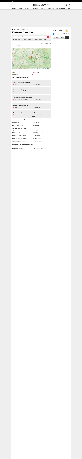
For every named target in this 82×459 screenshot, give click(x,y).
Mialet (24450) (36, 122)
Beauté (18, 1)
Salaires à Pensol (36, 130)
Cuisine (21, 1)
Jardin (32, 1)
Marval (19, 39)
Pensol (14, 130)
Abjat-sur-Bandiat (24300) (18, 125)
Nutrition (27, 8)
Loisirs (57, 1)
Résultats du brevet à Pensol (38, 147)
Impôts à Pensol (36, 133)
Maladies (14, 8)
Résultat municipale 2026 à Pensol (20, 147)
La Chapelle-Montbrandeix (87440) (20, 123)
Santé (47, 1)
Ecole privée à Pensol (37, 137)
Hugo (66, 1)
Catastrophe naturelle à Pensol (19, 135)
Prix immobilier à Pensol (38, 140)
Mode (15, 1)
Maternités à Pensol (37, 138)
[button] (31, 57)
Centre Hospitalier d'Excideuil (21, 105)
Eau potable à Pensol (37, 141)
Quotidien (20, 8)
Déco (29, 1)
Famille (43, 1)
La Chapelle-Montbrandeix (28, 39)
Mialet (44, 39)
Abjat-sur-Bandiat (38, 39)
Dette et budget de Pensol (38, 132)
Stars (54, 1)
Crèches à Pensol (36, 135)
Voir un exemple (66, 33)
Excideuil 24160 (37, 107)
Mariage (39, 1)
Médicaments (35, 8)
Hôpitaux (16, 29)
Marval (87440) (16, 122)
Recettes (26, 1)
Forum (69, 1)
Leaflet (34, 68)
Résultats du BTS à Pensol (38, 148)
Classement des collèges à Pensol (20, 137)
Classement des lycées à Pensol (19, 138)
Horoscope (62, 1)
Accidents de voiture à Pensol (19, 140)
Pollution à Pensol (17, 133)
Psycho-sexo (51, 8)
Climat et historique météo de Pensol (20, 141)
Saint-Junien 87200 (37, 99)
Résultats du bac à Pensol (18, 148)
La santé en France (60, 8)
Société (50, 1)
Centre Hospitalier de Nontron (21, 82)
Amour (36, 1)
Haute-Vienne (22, 29)
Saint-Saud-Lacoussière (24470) (39, 123)
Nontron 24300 (37, 84)
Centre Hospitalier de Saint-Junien (22, 97)
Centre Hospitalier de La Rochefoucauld (24, 113)
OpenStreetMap (43, 68)
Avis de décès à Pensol (17, 132)
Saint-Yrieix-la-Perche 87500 (39, 92)
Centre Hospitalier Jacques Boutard (22, 90)
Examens (43, 8)
